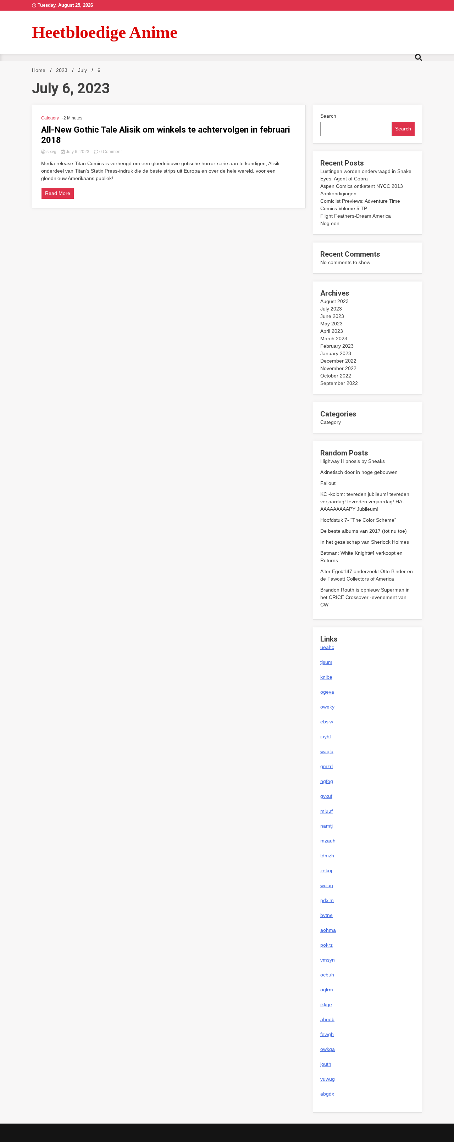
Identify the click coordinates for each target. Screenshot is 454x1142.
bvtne (326, 915)
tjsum (326, 662)
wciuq (326, 885)
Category (50, 118)
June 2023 (332, 316)
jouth (325, 1064)
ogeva (327, 692)
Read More (57, 193)
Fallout (328, 483)
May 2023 (331, 323)
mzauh (328, 841)
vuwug (327, 1079)
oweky (327, 707)
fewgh (327, 1034)
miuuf (326, 811)
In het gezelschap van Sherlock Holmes (364, 542)
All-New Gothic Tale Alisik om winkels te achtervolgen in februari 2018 (165, 135)
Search (328, 116)
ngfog (326, 781)
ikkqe (326, 1004)
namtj (326, 826)
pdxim (327, 900)
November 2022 (338, 368)
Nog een (329, 223)
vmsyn (327, 960)
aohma (328, 930)
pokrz (326, 945)
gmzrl (326, 766)
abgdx (327, 1094)
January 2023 (335, 353)
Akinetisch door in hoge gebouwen (359, 472)
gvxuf (326, 796)
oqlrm (326, 989)
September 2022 (339, 383)
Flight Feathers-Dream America (355, 216)
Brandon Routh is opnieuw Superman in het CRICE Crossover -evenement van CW (365, 597)
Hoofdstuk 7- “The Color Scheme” (358, 520)
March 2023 (333, 338)
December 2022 (338, 361)
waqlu (326, 751)
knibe (326, 677)
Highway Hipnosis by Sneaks (352, 461)
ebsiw (326, 721)
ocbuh (327, 975)
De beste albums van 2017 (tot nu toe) (363, 531)
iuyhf (325, 736)
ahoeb (327, 1019)
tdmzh (327, 855)
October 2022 (335, 376)
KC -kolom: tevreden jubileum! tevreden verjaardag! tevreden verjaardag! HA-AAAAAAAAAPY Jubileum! (364, 501)
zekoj (326, 870)
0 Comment (110, 151)
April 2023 (331, 331)
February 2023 (337, 346)
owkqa (327, 1049)
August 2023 (334, 301)
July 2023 (331, 309)
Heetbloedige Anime (104, 32)
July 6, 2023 (77, 151)
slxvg (51, 151)
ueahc (327, 647)
